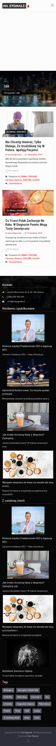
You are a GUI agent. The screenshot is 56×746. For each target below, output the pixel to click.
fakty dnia (21, 697)
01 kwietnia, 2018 (34, 233)
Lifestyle (8, 704)
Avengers (8, 690)
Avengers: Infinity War (28, 690)
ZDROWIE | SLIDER (31, 180)
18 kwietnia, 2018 (34, 155)
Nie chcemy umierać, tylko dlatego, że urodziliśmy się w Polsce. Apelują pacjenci (25, 146)
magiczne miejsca (25, 704)
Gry (47, 697)
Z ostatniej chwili (11, 717)
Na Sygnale (9, 93)
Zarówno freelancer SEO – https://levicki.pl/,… (23, 354)
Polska (7, 711)
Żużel (36, 717)
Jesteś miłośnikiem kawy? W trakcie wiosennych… (25, 591)
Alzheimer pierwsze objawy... (18, 671)
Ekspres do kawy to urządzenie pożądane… (22, 635)
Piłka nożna (44, 704)
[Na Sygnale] (16, 5)
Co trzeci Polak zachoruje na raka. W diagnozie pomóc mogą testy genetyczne (26, 224)
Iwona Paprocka (15, 155)
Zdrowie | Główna (13, 180)
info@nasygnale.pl (16, 301)
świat (26, 717)
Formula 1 (36, 697)
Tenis (17, 711)
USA (27, 711)
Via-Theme (33, 736)
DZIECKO (8, 697)
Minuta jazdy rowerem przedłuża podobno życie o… (26, 398)
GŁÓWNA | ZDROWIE (16, 132)
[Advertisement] (28, 41)
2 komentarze (15, 183)
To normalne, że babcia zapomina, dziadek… (23, 676)
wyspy (37, 711)
